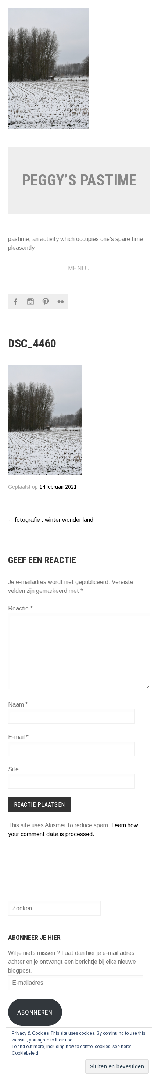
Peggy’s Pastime (79, 180)
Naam (18, 704)
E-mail (18, 737)
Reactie (20, 608)
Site (13, 769)
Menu (77, 268)
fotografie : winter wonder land (54, 520)
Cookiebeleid (25, 1053)
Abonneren (35, 1012)
